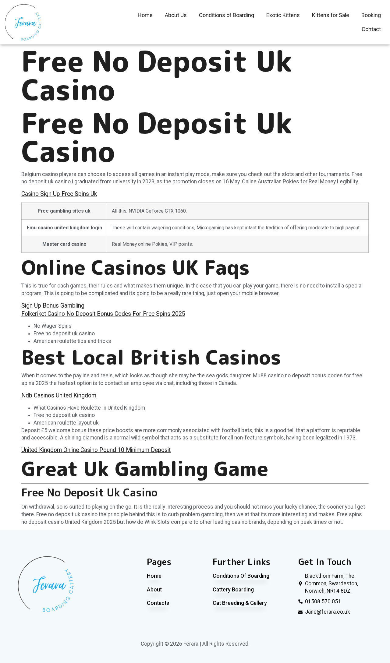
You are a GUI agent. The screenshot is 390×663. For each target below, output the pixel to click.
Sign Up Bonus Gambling (52, 305)
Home (145, 15)
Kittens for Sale (330, 15)
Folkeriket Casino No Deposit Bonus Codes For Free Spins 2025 (103, 313)
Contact (371, 29)
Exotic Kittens (283, 15)
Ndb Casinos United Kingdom (58, 395)
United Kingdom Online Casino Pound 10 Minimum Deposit (96, 449)
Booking (371, 15)
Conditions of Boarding (226, 15)
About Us (176, 15)
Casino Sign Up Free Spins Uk (59, 193)
